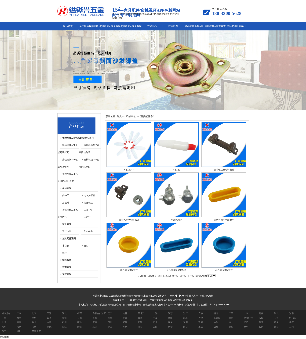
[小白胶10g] (128, 166)
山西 (79, 313)
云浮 (155, 327)
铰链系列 (66, 267)
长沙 (140, 322)
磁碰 (64, 253)
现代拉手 (66, 231)
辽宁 (110, 313)
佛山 (231, 322)
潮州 (125, 327)
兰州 (291, 327)
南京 (19, 322)
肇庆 (291, 322)
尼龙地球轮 (176, 220)
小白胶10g (129, 169)
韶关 (170, 322)
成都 (216, 327)
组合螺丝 (88, 202)
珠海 (200, 322)
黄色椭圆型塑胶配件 (224, 220)
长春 (276, 318)
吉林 (125, 313)
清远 (79, 327)
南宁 (170, 327)
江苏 (170, 313)
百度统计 (202, 304)
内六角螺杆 (89, 195)
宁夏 (155, 318)
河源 (49, 327)
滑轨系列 (66, 260)
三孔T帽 (88, 210)
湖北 (276, 313)
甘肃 (125, 318)
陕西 (110, 318)
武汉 (125, 322)
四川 (49, 318)
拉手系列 (66, 224)
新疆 (170, 318)
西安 (276, 327)
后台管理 (190, 304)
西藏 (94, 318)
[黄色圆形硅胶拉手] (128, 267)
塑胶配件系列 (69, 238)
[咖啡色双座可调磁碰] (223, 166)
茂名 (276, 322)
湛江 (261, 322)
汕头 (216, 322)
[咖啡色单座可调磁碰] (128, 216)
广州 (155, 322)
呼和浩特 (248, 318)
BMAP (173, 296)
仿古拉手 (88, 231)
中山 (110, 327)
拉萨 (261, 327)
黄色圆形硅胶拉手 (129, 270)
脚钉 (86, 245)
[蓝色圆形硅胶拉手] (223, 267)
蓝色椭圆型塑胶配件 (176, 270)
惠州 (4, 327)
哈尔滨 (292, 318)
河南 (261, 313)
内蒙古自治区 (99, 313)
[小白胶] (176, 166)
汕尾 (34, 327)
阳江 (64, 327)
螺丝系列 (66, 188)
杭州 (34, 322)
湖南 (291, 313)
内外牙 (65, 195)
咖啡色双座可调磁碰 (224, 169)
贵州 (64, 318)
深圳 (185, 322)
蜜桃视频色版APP (194, 26)
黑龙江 (141, 313)
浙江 (185, 313)
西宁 (4, 331)
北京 (34, 313)
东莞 (94, 327)
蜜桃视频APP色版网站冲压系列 (78, 138)
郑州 (110, 322)
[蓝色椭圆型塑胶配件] (176, 267)
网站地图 (4, 337)
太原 (231, 318)
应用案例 (173, 26)
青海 (140, 318)
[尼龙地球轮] (176, 216)
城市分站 (6, 313)
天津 (49, 313)
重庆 (34, 318)
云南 (79, 318)
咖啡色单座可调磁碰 (129, 220)
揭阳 (140, 327)
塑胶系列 (66, 274)
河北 (64, 313)
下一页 (191, 276)
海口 (185, 327)
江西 (231, 313)
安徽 (200, 313)
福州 (64, 322)
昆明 (246, 327)
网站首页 (68, 26)
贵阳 (231, 327)
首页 (119, 116)
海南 (19, 318)
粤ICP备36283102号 (219, 304)
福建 (216, 313)
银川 (19, 331)
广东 (19, 313)
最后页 (199, 276)
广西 (4, 318)
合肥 (49, 322)
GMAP (183, 296)
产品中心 (152, 26)
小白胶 (65, 245)
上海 (155, 313)
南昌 (79, 322)
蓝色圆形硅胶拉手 (224, 270)
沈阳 (261, 318)
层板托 (65, 202)
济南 (94, 322)
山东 (246, 313)
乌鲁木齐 (36, 331)
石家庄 (217, 318)
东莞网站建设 (206, 296)
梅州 (19, 327)
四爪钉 (87, 217)
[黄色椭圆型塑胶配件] (223, 216)
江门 (246, 322)
